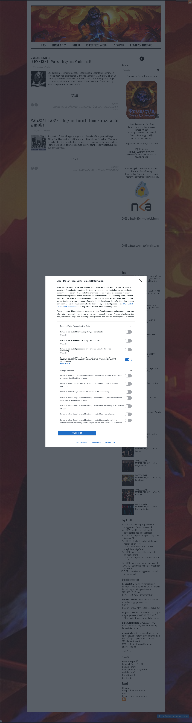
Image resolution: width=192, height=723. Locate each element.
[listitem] (96, 326)
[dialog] (96, 361)
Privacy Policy (111, 442)
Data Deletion (81, 442)
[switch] (128, 332)
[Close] (141, 281)
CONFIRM (77, 433)
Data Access (96, 442)
